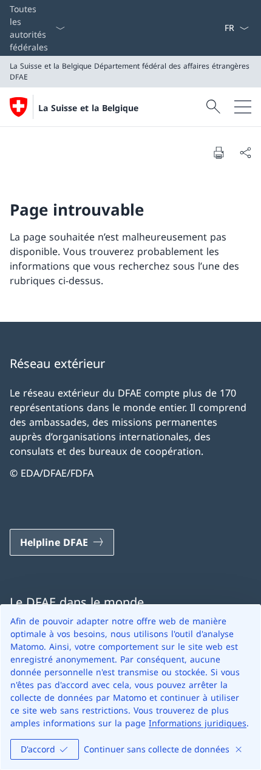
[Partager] (245, 152)
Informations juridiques (197, 723)
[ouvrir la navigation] (243, 107)
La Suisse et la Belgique (88, 108)
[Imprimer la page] (218, 152)
